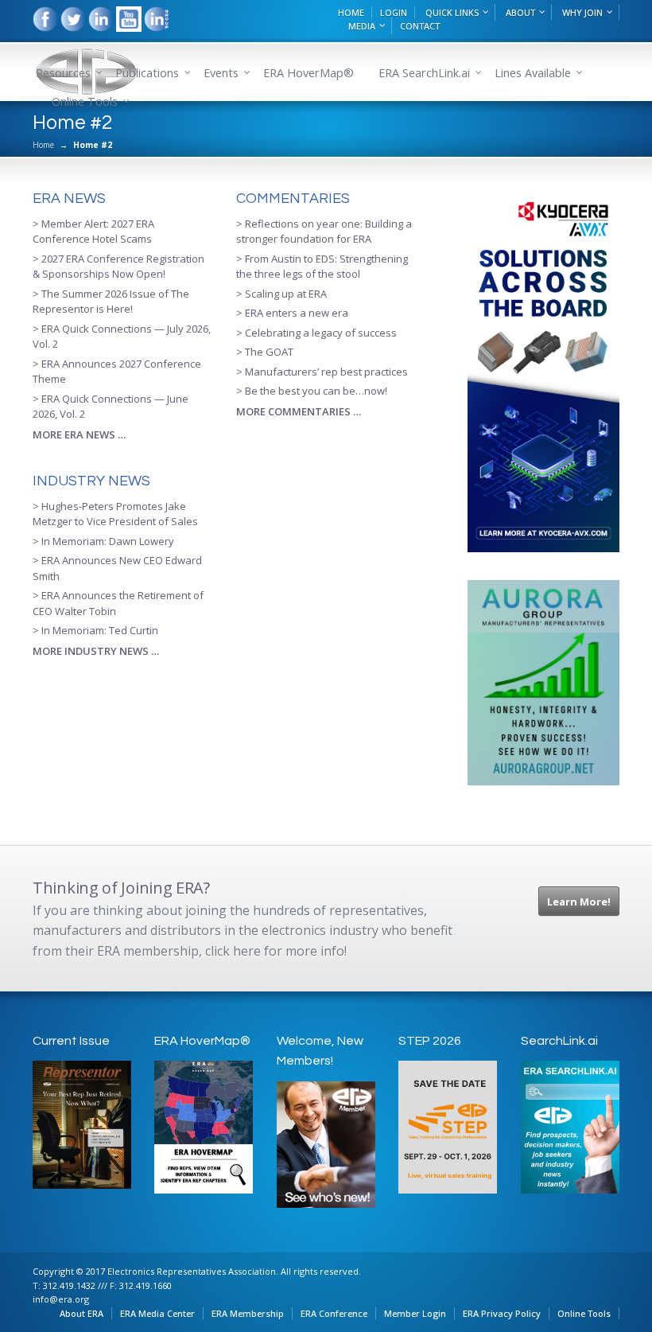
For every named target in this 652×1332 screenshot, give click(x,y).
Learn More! (579, 901)
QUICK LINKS (452, 12)
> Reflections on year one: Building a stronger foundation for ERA (324, 231)
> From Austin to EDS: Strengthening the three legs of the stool (322, 266)
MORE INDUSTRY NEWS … (96, 651)
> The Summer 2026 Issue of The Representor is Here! (111, 301)
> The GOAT (264, 352)
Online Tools (584, 1313)
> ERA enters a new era (292, 313)
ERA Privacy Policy (502, 1313)
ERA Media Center (157, 1313)
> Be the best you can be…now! (311, 391)
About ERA (81, 1313)
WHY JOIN (582, 12)
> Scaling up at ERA (281, 293)
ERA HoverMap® (308, 72)
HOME (351, 12)
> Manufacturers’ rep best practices (322, 371)
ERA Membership (248, 1313)
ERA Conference (334, 1313)
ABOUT (520, 12)
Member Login (415, 1313)
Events (221, 72)
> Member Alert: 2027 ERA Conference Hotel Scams (93, 231)
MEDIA (361, 26)
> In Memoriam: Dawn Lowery (103, 541)
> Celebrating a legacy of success (316, 332)
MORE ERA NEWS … (79, 434)
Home (43, 145)
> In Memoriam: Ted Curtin (95, 630)
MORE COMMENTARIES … (298, 411)
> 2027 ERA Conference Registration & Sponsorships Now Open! (118, 266)
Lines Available (533, 72)
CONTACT (420, 26)
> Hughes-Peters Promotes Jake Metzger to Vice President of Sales (115, 514)
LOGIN (393, 12)
